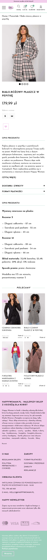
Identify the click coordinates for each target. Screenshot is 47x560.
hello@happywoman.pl (21, 492)
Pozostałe (14, 16)
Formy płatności (12, 192)
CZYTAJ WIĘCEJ (9, 177)
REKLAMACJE (30, 470)
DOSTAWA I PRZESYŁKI (34, 463)
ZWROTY (28, 467)
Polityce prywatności (10, 549)
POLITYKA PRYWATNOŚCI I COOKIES (9, 465)
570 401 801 (11, 489)
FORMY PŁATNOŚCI (33, 460)
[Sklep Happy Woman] (10, 7)
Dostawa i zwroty (12, 186)
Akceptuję (8, 553)
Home (5, 16)
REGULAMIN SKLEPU (11, 460)
